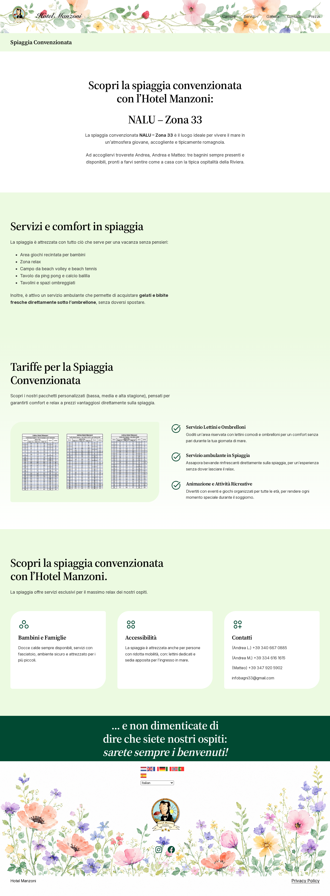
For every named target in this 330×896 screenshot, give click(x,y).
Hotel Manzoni (23, 880)
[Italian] (169, 768)
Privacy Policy (306, 880)
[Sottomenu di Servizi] (257, 16)
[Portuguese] (181, 768)
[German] (162, 768)
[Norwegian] (175, 768)
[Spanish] (144, 775)
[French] (156, 768)
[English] (150, 768)
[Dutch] (144, 768)
